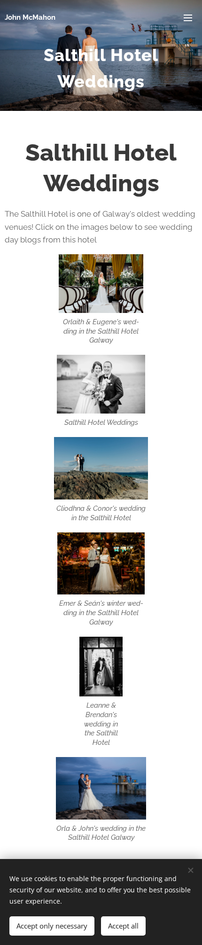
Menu (188, 17)
